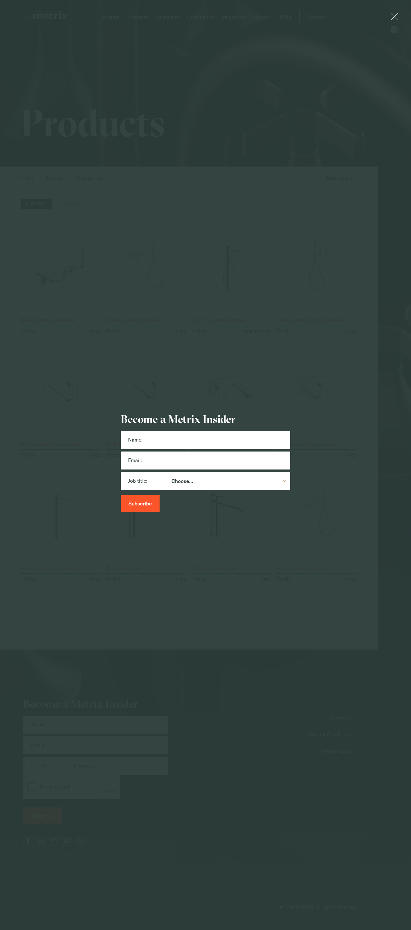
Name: (135, 439)
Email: (135, 460)
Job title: (137, 481)
